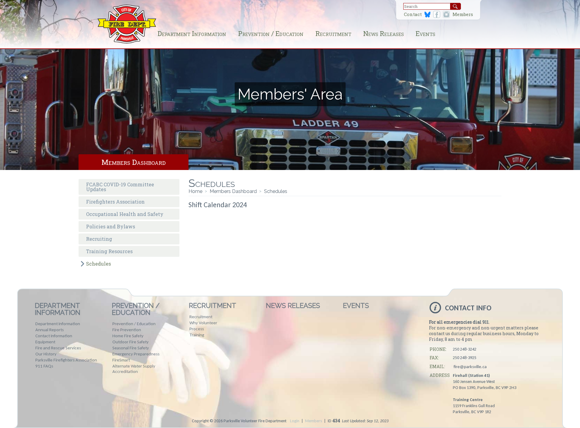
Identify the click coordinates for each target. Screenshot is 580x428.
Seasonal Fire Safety (130, 348)
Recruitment (333, 33)
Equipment (45, 342)
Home (195, 191)
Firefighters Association (115, 201)
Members (463, 14)
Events (425, 33)
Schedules (98, 263)
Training (196, 335)
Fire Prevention (126, 329)
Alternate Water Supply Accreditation (133, 368)
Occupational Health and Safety (124, 214)
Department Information (192, 33)
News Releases (383, 33)
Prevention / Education (271, 33)
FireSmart (121, 360)
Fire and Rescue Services (58, 348)
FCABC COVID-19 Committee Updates (120, 186)
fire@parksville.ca (470, 366)
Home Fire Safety (127, 335)
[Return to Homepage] (127, 43)
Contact (413, 14)
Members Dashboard (134, 162)
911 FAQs (44, 366)
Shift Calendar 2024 (217, 204)
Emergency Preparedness (136, 354)
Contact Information (53, 335)
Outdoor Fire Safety (130, 342)
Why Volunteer (203, 322)
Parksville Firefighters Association (66, 360)
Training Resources (109, 251)
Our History (45, 354)
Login (294, 420)
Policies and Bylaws (110, 226)
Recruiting (99, 239)
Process (196, 329)
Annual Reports (49, 329)
